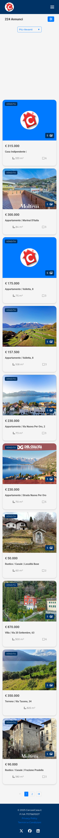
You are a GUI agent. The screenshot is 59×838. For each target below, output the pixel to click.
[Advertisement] (29, 68)
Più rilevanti (29, 29)
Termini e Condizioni (29, 822)
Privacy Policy (29, 818)
